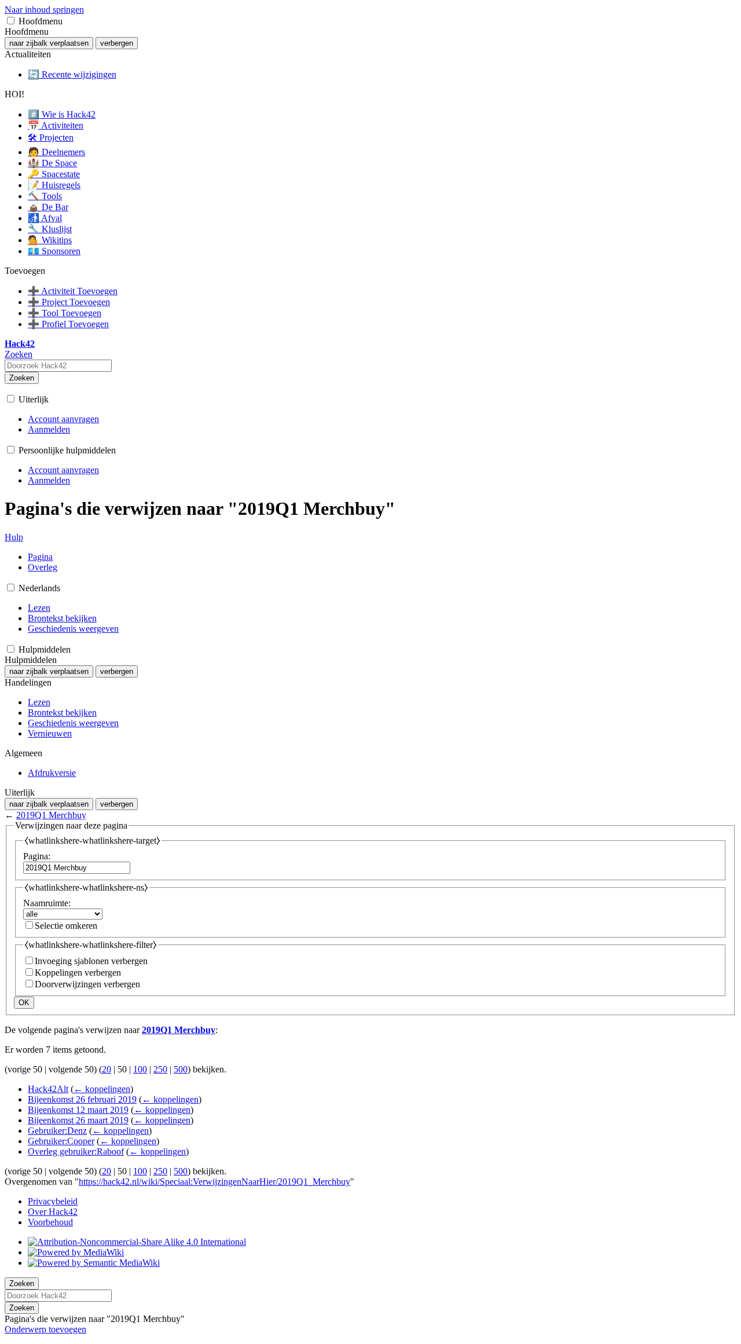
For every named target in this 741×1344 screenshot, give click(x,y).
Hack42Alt (48, 1089)
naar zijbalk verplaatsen (49, 43)
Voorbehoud (50, 1222)
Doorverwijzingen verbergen (87, 984)
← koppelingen (102, 1089)
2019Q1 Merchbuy (51, 815)
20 (106, 1069)
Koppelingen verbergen (78, 972)
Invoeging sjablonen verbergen (91, 961)
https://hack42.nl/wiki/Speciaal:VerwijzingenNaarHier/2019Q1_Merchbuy (214, 1181)
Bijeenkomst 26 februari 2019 (82, 1099)
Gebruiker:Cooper (61, 1141)
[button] (10, 20)
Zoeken (21, 377)
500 (181, 1069)
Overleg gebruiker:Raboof (76, 1151)
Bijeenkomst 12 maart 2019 (78, 1110)
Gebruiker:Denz (57, 1131)
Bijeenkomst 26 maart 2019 (78, 1120)
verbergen (116, 43)
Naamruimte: (47, 903)
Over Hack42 (53, 1212)
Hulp (14, 537)
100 (140, 1069)
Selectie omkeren (66, 926)
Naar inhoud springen (44, 9)
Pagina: (36, 856)
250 (160, 1069)
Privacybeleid (53, 1201)
